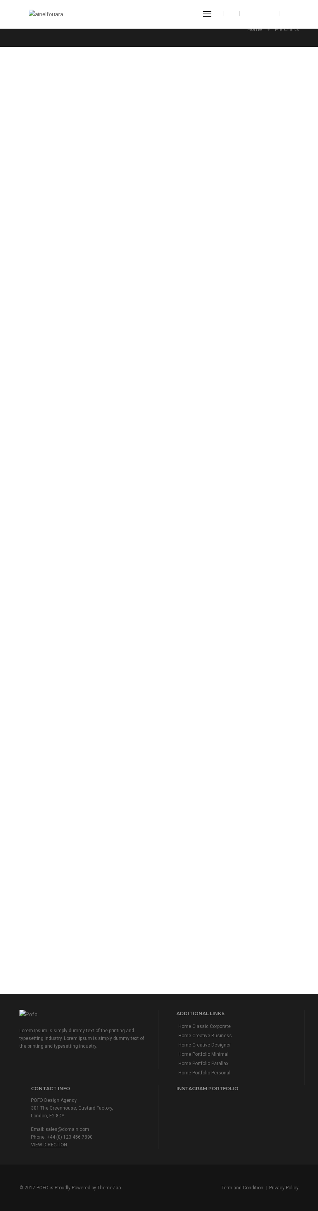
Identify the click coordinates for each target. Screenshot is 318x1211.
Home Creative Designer (204, 1045)
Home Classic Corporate (204, 1026)
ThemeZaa (109, 1187)
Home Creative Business (205, 1035)
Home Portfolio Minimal (203, 1054)
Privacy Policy (284, 1187)
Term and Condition (242, 1187)
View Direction (49, 1145)
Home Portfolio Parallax (203, 1063)
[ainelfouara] (46, 14)
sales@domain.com (67, 1129)
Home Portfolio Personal (204, 1073)
